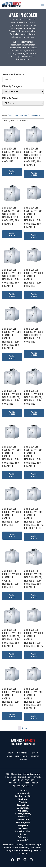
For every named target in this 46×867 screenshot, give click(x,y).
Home (4, 115)
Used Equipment (22, 753)
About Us (35, 753)
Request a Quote (21, 756)
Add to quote (12, 172)
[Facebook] (12, 860)
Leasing (10, 753)
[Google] (25, 860)
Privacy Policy (24, 777)
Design (9, 756)
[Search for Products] (23, 79)
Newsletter (35, 756)
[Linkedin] (19, 860)
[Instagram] (31, 860)
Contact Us (23, 760)
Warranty (29, 779)
